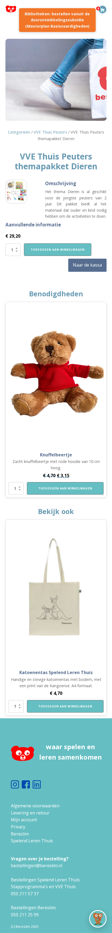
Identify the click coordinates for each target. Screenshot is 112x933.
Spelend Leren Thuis (32, 841)
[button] (98, 919)
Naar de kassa (87, 265)
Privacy (18, 827)
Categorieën (19, 132)
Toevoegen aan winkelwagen (58, 250)
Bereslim (20, 834)
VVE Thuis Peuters (50, 132)
